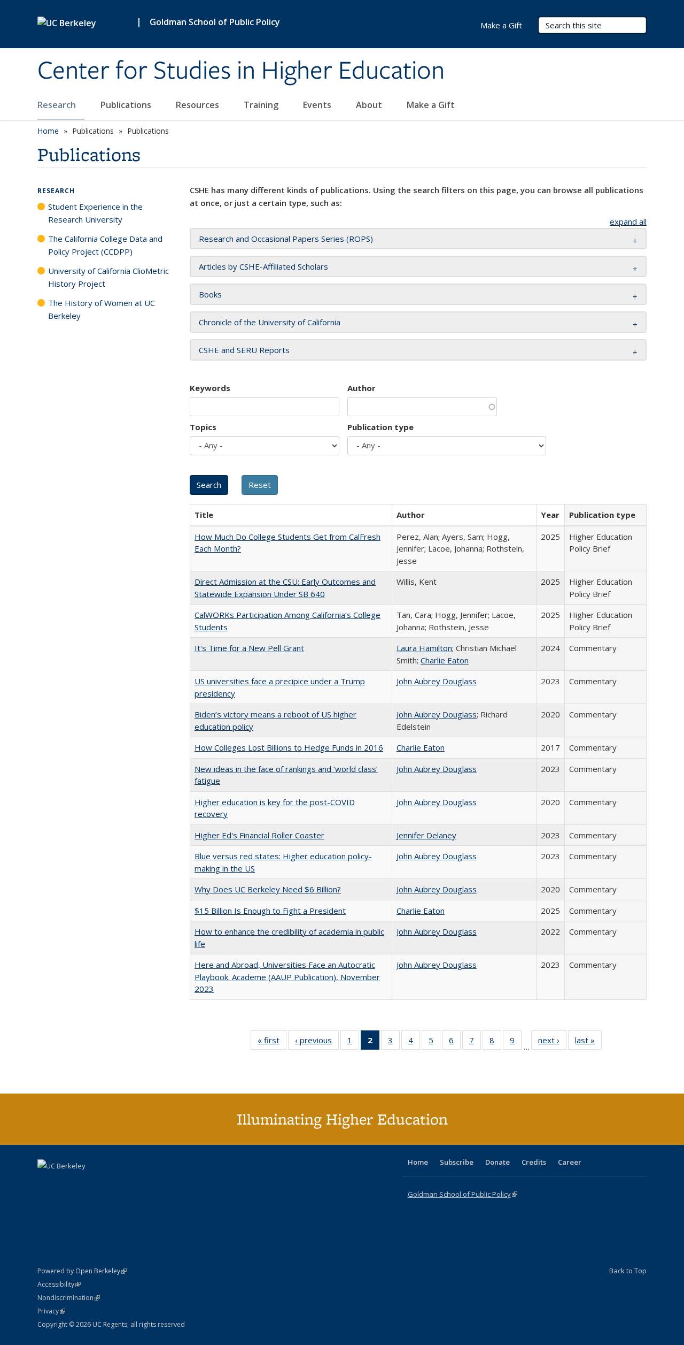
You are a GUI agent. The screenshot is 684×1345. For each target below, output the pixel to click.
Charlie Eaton (445, 660)
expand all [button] (628, 221)
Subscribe (456, 1162)
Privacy (51, 1311)
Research (57, 105)
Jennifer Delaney (426, 835)
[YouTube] (88, 1183)
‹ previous (317, 1042)
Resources (198, 105)
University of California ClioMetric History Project (108, 277)
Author (361, 388)
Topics (203, 427)
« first (272, 1042)
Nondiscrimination (68, 1297)
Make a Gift (431, 105)
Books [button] (210, 294)
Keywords (210, 388)
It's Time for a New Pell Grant (249, 648)
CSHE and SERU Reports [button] (244, 350)
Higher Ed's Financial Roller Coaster (259, 835)
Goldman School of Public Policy (215, 22)
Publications (126, 105)
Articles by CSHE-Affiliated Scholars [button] (263, 266)
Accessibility (59, 1284)
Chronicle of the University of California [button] (269, 322)
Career (569, 1162)
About (370, 105)
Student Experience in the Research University (95, 213)
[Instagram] (109, 1183)
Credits (534, 1162)
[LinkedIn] (68, 1183)
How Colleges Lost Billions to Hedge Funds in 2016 (289, 747)
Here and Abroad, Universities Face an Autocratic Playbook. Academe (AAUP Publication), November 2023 (287, 976)
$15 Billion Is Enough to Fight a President (270, 910)
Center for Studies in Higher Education (241, 71)
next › (552, 1042)
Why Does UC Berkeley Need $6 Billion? (268, 889)
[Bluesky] (130, 1183)
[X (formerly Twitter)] (47, 1183)
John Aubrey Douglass (437, 681)
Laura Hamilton (424, 648)
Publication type (380, 427)
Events (318, 105)
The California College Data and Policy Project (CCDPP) (105, 245)
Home (48, 131)
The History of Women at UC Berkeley (101, 309)
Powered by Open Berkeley (82, 1270)
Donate (497, 1162)
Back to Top (628, 1270)
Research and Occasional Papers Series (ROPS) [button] (286, 238)
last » (588, 1042)
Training (262, 105)
